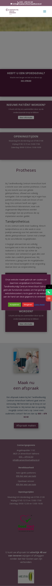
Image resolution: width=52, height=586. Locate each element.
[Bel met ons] (49, 292)
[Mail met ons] (49, 298)
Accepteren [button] (14, 304)
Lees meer (39, 304)
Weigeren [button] (28, 304)
